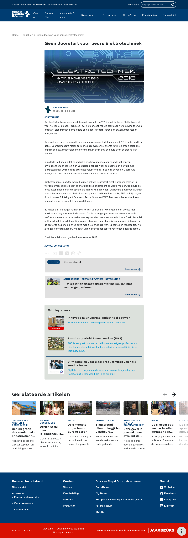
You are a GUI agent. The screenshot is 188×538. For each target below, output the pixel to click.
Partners (68, 499)
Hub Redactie (60, 107)
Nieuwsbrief (169, 15)
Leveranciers (39, 4)
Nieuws (15, 4)
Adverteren (133, 4)
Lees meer (131, 269)
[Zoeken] (173, 4)
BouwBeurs (102, 487)
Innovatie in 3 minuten (66, 15)
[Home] (21, 14)
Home (15, 35)
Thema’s (128, 15)
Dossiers (108, 15)
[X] (67, 253)
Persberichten (55, 4)
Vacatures (69, 4)
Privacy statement (63, 532)
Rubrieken (87, 15)
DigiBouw (101, 493)
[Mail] (55, 253)
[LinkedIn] (61, 253)
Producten (26, 4)
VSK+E (99, 512)
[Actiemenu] (181, 531)
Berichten (27, 35)
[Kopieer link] (79, 253)
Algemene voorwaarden (70, 528)
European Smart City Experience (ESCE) (119, 499)
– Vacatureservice (22, 503)
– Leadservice (20, 509)
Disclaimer (48, 528)
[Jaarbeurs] (162, 530)
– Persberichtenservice (25, 497)
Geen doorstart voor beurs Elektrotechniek (60, 35)
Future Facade (104, 506)
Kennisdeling (149, 15)
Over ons (36, 15)
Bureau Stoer (49, 15)
